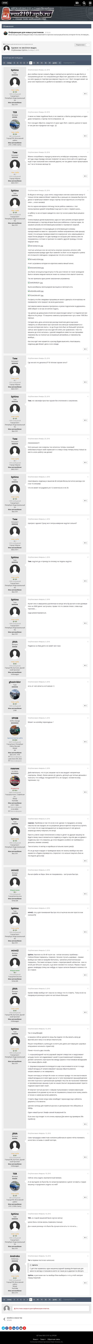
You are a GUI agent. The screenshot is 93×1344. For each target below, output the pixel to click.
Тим (14, 152)
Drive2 (15, 748)
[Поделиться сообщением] (87, 70)
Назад (9, 63)
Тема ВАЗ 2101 (44, 1335)
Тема (42, 1339)
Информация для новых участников (26, 32)
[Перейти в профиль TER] (15, 125)
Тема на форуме (16, 757)
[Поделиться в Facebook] (6, 1328)
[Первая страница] (4, 62)
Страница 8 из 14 (69, 63)
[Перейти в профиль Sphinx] (7, 48)
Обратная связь (54, 1339)
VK (15, 750)
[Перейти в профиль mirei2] (15, 882)
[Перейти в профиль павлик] (15, 781)
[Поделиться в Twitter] (3, 1328)
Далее (55, 63)
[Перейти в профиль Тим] (15, 165)
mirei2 (14, 870)
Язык (35, 1339)
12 (45, 63)
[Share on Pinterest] (24, 1328)
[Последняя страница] (59, 62)
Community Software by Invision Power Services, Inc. (46, 1342)
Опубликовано (39, 70)
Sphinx (24, 50)
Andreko (15, 1256)
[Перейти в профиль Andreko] (15, 1268)
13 (49, 63)
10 (37, 63)
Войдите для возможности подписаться (19, 44)
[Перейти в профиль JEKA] (15, 654)
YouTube (15, 801)
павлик (15, 768)
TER (15, 112)
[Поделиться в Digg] (13, 1328)
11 (41, 63)
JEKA (14, 641)
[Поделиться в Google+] (10, 1328)
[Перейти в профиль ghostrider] (15, 694)
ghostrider (15, 681)
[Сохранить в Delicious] (17, 1328)
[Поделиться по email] (20, 1328)
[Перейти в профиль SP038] (5, 33)
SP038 (15, 718)
